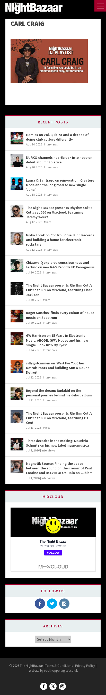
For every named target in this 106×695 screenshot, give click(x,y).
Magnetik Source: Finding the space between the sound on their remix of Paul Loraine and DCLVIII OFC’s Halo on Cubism (59, 468)
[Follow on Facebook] (43, 686)
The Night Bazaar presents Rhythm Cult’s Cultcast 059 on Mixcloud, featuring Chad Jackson (59, 290)
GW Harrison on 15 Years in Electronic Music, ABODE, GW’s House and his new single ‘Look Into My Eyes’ (57, 340)
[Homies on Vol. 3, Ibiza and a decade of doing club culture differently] (17, 138)
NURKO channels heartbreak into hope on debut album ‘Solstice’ (59, 159)
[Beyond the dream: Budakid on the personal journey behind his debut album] (17, 393)
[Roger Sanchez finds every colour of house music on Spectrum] (17, 316)
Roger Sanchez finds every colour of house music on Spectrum (60, 315)
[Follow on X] (53, 686)
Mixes (47, 222)
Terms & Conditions (59, 666)
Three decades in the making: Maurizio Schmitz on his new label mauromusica (57, 443)
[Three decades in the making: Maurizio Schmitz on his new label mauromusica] (17, 444)
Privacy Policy (85, 666)
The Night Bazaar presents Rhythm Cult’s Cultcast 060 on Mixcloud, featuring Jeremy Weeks (59, 212)
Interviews (51, 144)
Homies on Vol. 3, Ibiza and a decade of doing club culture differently (57, 137)
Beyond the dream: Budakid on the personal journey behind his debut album (59, 392)
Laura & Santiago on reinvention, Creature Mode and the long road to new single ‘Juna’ (60, 185)
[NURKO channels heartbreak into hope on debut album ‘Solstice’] (17, 160)
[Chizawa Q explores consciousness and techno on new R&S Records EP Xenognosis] (17, 265)
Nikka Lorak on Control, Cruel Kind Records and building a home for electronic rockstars (60, 240)
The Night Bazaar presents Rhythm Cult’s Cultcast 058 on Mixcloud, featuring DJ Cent (59, 418)
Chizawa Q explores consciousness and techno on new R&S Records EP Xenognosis (60, 264)
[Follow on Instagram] (62, 686)
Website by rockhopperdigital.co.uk (53, 670)
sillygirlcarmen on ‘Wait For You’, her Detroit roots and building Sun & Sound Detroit (58, 368)
